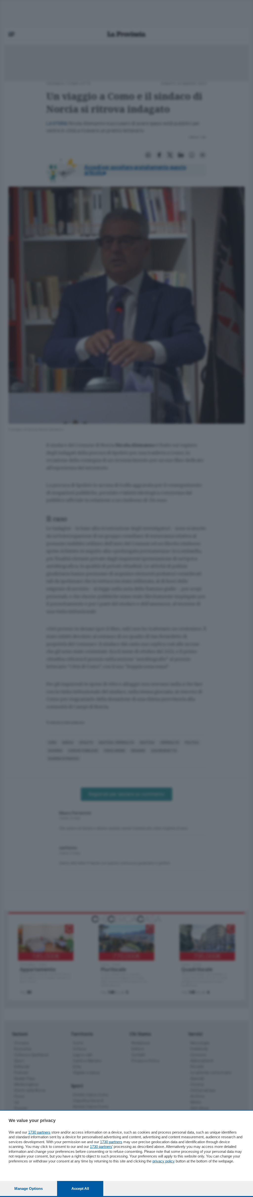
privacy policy (163, 1161)
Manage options (28, 1188)
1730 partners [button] (39, 1132)
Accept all (80, 1188)
